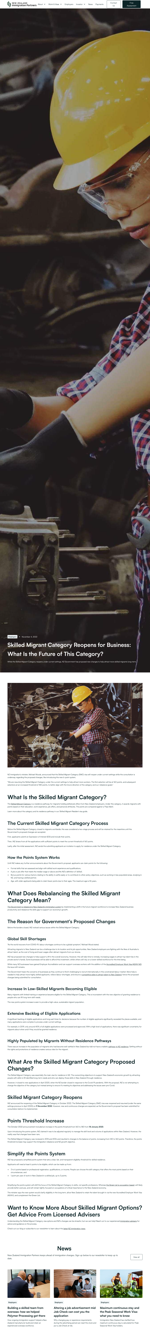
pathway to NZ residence (118, 1046)
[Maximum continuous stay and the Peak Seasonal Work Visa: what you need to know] (121, 1283)
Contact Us (113, 4)
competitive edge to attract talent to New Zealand (102, 974)
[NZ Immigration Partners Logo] (22, 4)
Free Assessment (131, 4)
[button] (41, 4)
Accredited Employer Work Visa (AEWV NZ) (123, 964)
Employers (69, 4)
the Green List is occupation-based (120, 1185)
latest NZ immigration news (74, 1228)
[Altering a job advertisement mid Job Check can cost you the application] (75, 1283)
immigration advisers (128, 1221)
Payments (99, 4)
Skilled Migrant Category (21, 804)
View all (136, 1257)
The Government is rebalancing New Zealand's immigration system (34, 907)
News (90, 4)
